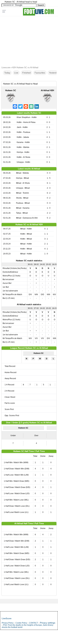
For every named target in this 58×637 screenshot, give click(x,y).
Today (7, 72)
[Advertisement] (29, 40)
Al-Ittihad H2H (47, 90)
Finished (26, 72)
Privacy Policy (7, 623)
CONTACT (33, 623)
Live (16, 72)
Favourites (40, 72)
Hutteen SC (10, 90)
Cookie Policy (21, 623)
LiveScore (6, 618)
